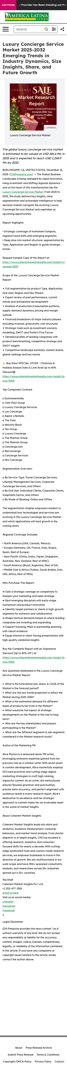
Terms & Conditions (48, 1054)
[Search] (46, 29)
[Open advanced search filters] (53, 29)
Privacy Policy (43, 1061)
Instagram (8, 906)
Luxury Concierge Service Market (22, 191)
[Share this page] (62, 29)
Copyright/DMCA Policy (17, 1061)
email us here (10, 892)
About (18, 1047)
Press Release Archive (39, 1047)
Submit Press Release (21, 1054)
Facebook (8, 910)
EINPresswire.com (21, 174)
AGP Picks (8, 5)
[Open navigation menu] (5, 29)
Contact (59, 1061)
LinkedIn (7, 901)
